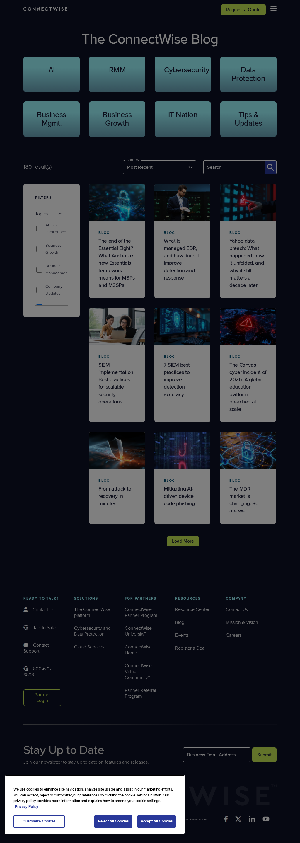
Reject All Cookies (113, 821)
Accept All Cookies (157, 821)
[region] (95, 804)
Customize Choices (39, 821)
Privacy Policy (26, 806)
